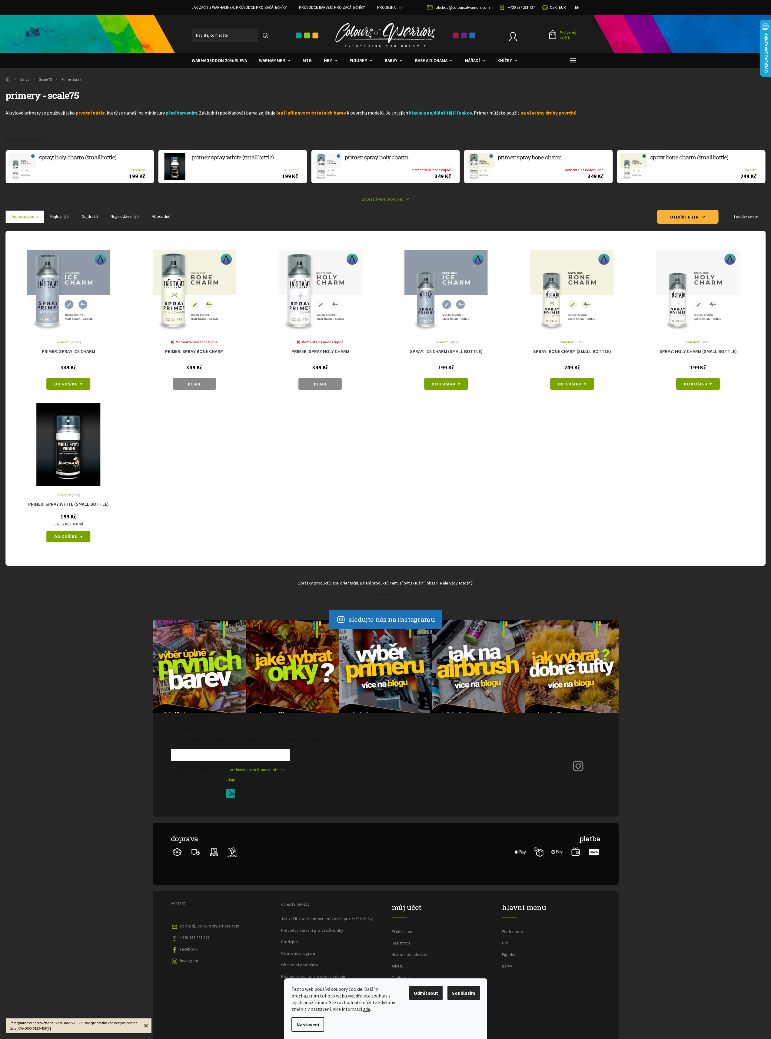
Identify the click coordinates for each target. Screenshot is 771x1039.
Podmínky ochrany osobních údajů (313, 976)
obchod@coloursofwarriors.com (210, 926)
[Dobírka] (539, 851)
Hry (505, 943)
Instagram (189, 960)
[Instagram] (578, 765)
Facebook (189, 949)
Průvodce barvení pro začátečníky (332, 7)
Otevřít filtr (685, 217)
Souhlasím (463, 993)
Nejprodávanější (125, 216)
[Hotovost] (575, 851)
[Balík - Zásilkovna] (177, 851)
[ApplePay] (520, 851)
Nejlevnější (59, 216)
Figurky (508, 954)
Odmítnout (426, 993)
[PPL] (232, 851)
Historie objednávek (410, 954)
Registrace (401, 943)
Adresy (398, 966)
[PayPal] (594, 851)
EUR (562, 7)
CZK (553, 7)
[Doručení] (214, 851)
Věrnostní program (298, 953)
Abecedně (161, 216)
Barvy (507, 966)
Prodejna (386, 7)
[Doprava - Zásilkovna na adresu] (195, 851)
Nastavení (308, 1024)
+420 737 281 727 (195, 937)
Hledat (265, 35)
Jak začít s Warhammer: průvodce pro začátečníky (239, 7)
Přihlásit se (232, 794)
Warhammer (513, 931)
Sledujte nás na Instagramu (392, 619)
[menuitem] (219, 60)
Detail (194, 384)
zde (366, 1009)
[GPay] (557, 851)
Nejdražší (90, 216)
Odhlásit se (402, 977)
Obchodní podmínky (299, 964)
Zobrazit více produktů (383, 199)
